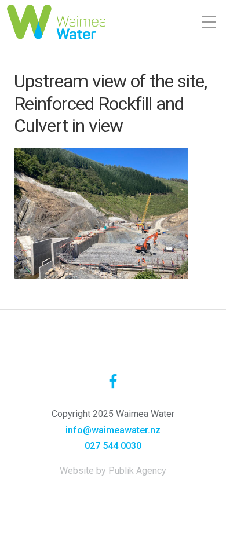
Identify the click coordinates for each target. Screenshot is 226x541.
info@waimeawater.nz (113, 430)
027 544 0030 (113, 445)
